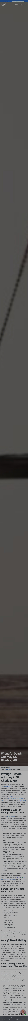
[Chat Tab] (14, 510)
